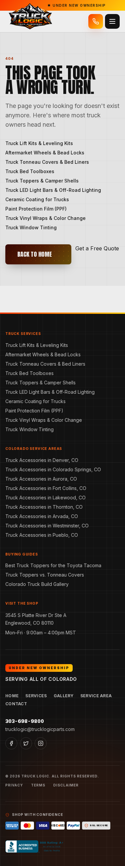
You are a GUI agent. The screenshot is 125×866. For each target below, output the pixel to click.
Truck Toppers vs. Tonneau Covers (44, 575)
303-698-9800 (24, 721)
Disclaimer (66, 785)
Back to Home (34, 254)
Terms (38, 785)
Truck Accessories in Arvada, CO (41, 516)
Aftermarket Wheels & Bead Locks (44, 152)
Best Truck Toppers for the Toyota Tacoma (53, 565)
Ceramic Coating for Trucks (37, 199)
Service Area (96, 695)
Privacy (14, 785)
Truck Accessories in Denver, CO (41, 460)
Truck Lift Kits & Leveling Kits (39, 143)
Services (36, 695)
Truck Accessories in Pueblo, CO (41, 535)
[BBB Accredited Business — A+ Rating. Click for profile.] (35, 846)
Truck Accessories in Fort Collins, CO (45, 488)
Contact (16, 703)
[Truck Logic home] (29, 21)
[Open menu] (112, 21)
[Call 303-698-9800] (95, 21)
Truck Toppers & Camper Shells (42, 180)
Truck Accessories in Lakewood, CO (45, 497)
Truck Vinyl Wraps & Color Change (45, 218)
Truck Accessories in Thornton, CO (44, 507)
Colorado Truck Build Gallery (37, 584)
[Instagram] (41, 743)
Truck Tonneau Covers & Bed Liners (47, 162)
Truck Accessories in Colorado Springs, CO (53, 469)
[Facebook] (11, 743)
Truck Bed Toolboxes (29, 171)
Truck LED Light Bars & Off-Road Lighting (53, 190)
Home (12, 695)
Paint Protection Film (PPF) (36, 209)
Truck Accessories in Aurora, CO (41, 479)
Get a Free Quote (97, 248)
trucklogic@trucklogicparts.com (40, 729)
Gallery (64, 695)
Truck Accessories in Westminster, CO (47, 525)
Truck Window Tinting (31, 227)
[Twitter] (26, 743)
